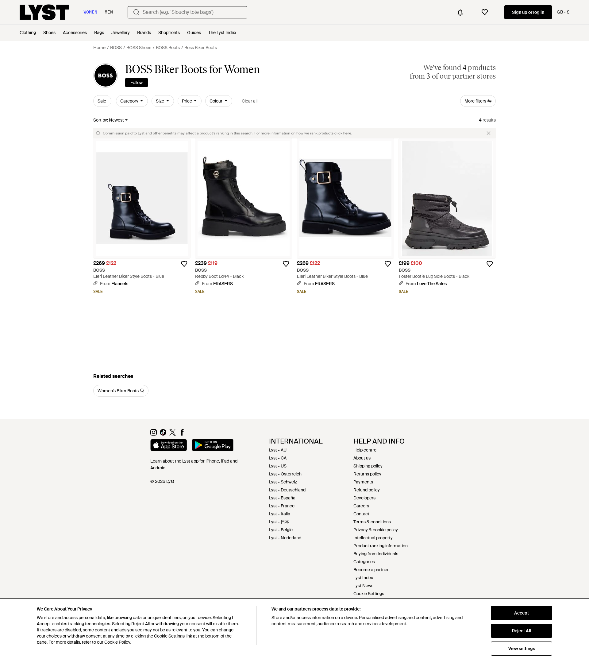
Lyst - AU (278, 450)
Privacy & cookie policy (375, 530)
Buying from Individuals (375, 553)
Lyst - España (282, 498)
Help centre (364, 450)
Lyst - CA (278, 458)
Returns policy (367, 474)
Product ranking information (380, 546)
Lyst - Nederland (285, 538)
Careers (361, 506)
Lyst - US (278, 466)
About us (362, 458)
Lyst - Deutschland (287, 490)
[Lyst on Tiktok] (163, 434)
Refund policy (366, 490)
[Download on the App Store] (168, 446)
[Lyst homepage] (44, 12)
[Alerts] (460, 12)
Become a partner (371, 569)
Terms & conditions (372, 522)
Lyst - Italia (279, 514)
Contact (361, 514)
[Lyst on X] (172, 434)
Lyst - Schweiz (283, 482)
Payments (363, 482)
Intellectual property (373, 538)
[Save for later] (184, 264)
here (347, 133)
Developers (364, 498)
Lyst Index (363, 577)
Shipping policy (368, 466)
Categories (364, 561)
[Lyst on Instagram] (153, 434)
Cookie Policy (117, 642)
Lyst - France (281, 506)
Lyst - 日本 (279, 522)
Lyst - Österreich (285, 474)
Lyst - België (281, 530)
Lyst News (363, 585)
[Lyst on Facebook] (182, 434)
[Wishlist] (484, 12)
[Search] (136, 12)
